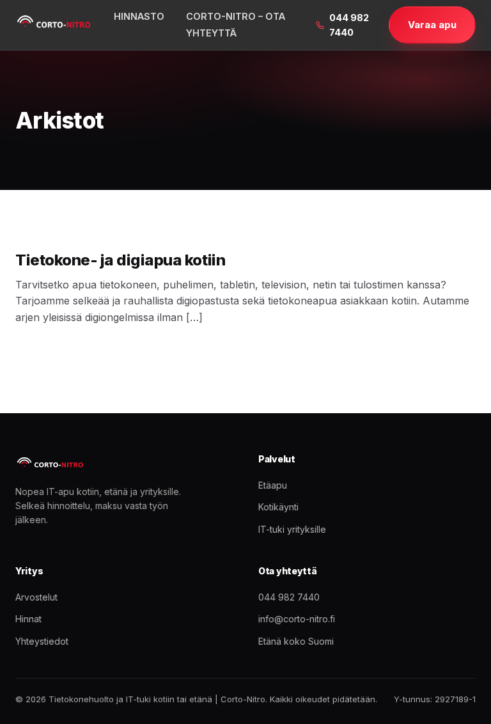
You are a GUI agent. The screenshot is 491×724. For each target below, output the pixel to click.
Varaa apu (432, 25)
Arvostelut (36, 597)
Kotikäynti (278, 506)
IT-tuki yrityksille (292, 529)
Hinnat (28, 618)
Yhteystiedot (41, 641)
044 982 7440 (349, 25)
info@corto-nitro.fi (296, 618)
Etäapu (272, 485)
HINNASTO (139, 16)
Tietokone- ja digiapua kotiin (120, 260)
